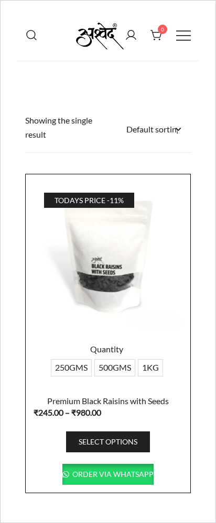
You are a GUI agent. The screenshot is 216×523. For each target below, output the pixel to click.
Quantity (106, 349)
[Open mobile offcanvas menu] (183, 35)
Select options (108, 441)
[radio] (71, 367)
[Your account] (131, 35)
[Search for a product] (31, 35)
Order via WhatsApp (112, 474)
